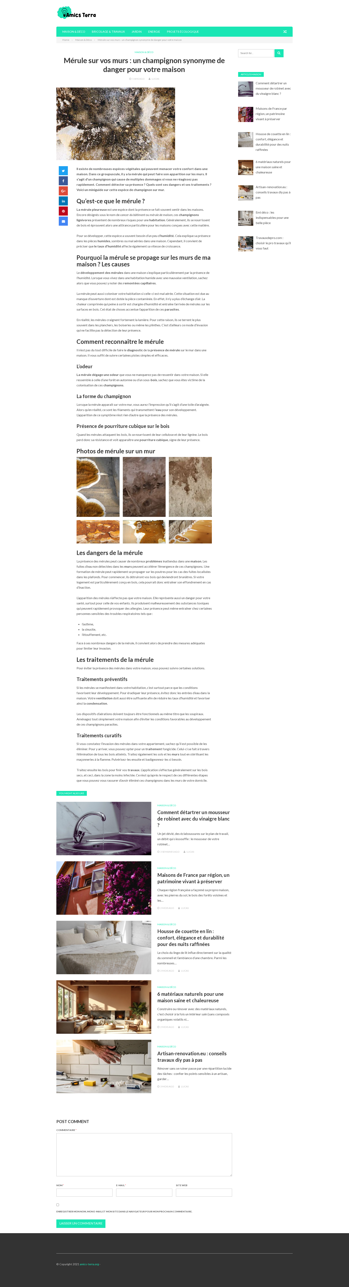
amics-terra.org (89, 1264)
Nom (60, 1185)
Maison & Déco (73, 31)
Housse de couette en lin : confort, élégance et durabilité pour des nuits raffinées (190, 937)
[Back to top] (337, 1275)
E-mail (121, 1185)
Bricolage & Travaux (108, 31)
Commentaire (66, 1130)
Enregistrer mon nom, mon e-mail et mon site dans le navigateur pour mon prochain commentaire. (124, 1211)
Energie (154, 31)
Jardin (136, 31)
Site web (181, 1185)
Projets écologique (183, 31)
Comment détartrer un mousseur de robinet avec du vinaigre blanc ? (193, 818)
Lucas (155, 78)
